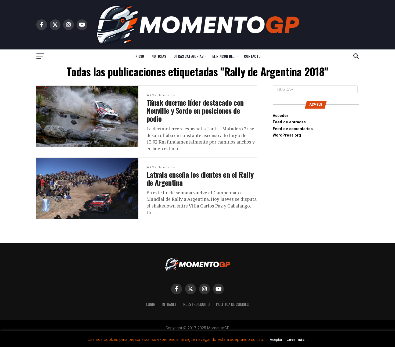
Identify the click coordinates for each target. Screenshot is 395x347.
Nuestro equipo (196, 304)
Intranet (169, 304)
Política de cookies (232, 304)
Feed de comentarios (293, 129)
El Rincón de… (223, 56)
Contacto (252, 56)
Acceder (280, 115)
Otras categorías (188, 56)
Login (150, 304)
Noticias (159, 56)
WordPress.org (287, 135)
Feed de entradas (289, 122)
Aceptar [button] (276, 340)
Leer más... (297, 339)
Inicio (139, 56)
